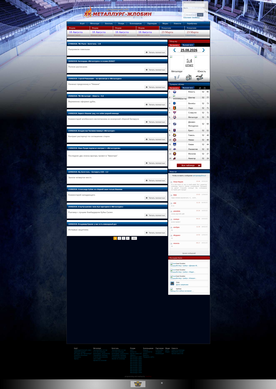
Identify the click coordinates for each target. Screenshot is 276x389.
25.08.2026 (189, 50)
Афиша (132, 355)
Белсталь (109, 23)
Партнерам (152, 23)
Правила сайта (148, 357)
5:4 (189, 62)
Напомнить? (196, 17)
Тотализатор (147, 352)
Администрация (80, 352)
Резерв (121, 23)
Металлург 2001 (136, 360)
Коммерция (160, 353)
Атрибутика (192, 23)
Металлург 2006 (136, 369)
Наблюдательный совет (82, 350)
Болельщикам (136, 23)
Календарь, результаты (101, 353)
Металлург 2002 (136, 362)
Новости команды (178, 350)
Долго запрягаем (182, 284)
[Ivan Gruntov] (173, 266)
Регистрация (187, 17)
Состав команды (99, 352)
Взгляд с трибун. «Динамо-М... (187, 265)
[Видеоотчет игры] (202, 81)
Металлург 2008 (136, 372)
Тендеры (159, 352)
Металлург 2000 (136, 359)
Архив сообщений (188, 253)
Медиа (165, 23)
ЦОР (132, 350)
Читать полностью (157, 52)
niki (174, 203)
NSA (175, 195)
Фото (167, 350)
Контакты (77, 357)
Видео (167, 352)
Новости (177, 23)
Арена (76, 359)
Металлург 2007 (136, 371)
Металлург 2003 (136, 364)
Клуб (82, 23)
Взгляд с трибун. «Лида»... (185, 272)
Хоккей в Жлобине (80, 355)
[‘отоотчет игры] (188, 81)
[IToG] (172, 284)
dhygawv (176, 235)
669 (134, 238)
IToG (178, 282)
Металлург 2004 (136, 365)
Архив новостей (136, 353)
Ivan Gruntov (180, 263)
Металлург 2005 (136, 367)
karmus (178, 289)
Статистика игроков (100, 357)
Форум (145, 350)
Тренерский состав (100, 350)
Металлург (94, 23)
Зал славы (97, 359)
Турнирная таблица (100, 355)
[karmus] (173, 291)
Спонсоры (159, 350)
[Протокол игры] (175, 81)
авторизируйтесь (199, 175)
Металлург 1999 (136, 357)
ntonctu (176, 243)
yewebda (176, 211)
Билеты (146, 355)
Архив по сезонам (100, 360)
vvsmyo (176, 219)
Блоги (145, 353)
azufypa (176, 227)
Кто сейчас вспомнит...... (185, 291)
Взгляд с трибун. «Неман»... (186, 278)
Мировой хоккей (177, 352)
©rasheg (148, 376)
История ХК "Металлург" (83, 353)
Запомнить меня (191, 15)
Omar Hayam (178, 182)
